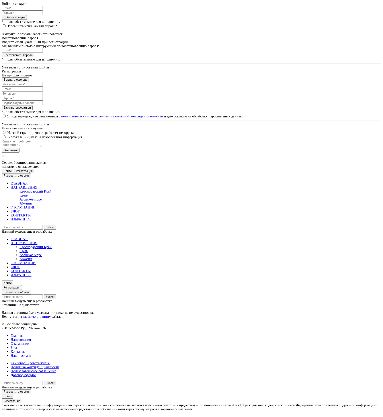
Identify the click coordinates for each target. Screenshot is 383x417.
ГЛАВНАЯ (19, 183)
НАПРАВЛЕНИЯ (24, 187)
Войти (8, 171)
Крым (24, 195)
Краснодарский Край (36, 191)
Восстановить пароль (18, 55)
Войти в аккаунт (14, 17)
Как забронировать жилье (30, 363)
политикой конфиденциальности (138, 116)
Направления (21, 339)
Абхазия (26, 203)
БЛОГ (15, 211)
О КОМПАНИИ (23, 207)
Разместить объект (16, 175)
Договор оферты (23, 375)
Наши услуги (21, 355)
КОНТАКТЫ (21, 215)
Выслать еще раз (15, 79)
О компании (20, 343)
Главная (17, 335)
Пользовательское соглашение (33, 371)
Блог (14, 347)
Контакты (18, 351)
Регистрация (24, 171)
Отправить (11, 150)
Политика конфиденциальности (35, 367)
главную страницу (37, 316)
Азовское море (31, 199)
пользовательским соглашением (85, 116)
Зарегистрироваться (17, 107)
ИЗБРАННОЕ (21, 219)
